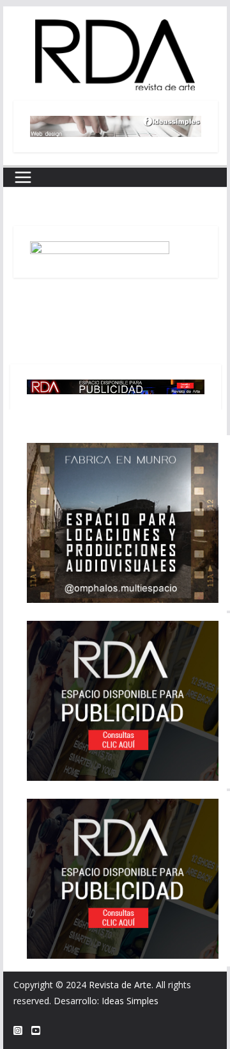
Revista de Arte (120, 985)
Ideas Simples (130, 1001)
